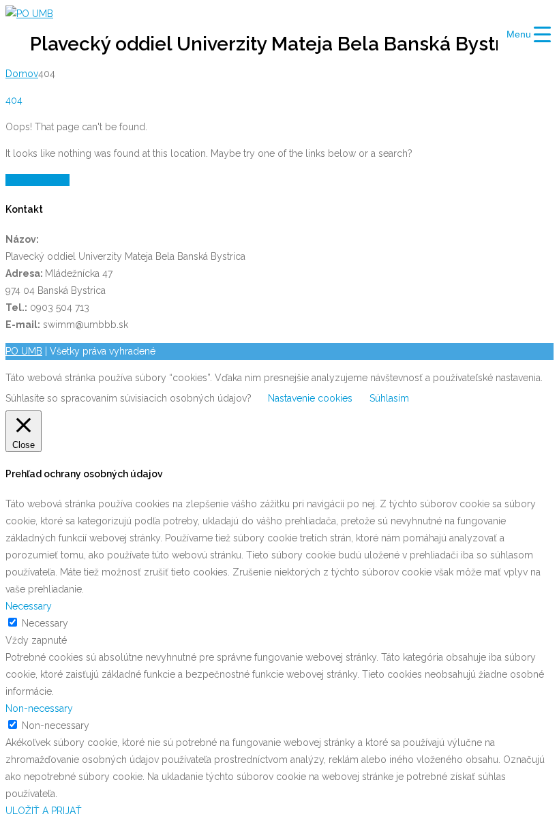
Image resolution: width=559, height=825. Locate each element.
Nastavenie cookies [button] (310, 398)
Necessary (45, 623)
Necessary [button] (28, 606)
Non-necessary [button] (39, 708)
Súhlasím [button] (389, 398)
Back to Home (37, 180)
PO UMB (23, 351)
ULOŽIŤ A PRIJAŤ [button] (43, 810)
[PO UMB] (29, 13)
